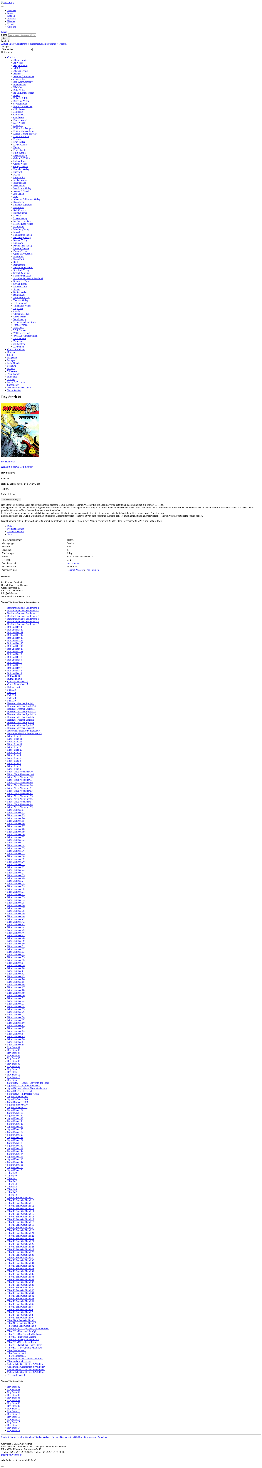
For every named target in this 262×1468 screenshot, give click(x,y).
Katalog (11, 16)
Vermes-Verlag (20, 325)
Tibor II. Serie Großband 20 (20, 1230)
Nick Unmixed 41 (16, 919)
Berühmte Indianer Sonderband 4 (23, 613)
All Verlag (18, 62)
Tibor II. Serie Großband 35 (20, 1274)
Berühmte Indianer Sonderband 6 (23, 618)
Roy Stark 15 (13, 1077)
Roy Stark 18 (13, 1430)
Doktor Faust (13, 687)
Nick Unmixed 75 (16, 1009)
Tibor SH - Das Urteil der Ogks (22, 1331)
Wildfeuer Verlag (21, 333)
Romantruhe (19, 264)
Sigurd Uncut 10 (15, 1115)
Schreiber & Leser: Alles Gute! (28, 278)
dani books (18, 117)
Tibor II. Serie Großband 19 (20, 1225)
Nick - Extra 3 (14, 752)
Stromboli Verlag (21, 297)
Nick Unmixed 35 (16, 902)
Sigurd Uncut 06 (15, 1113)
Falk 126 (11, 695)
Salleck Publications (23, 267)
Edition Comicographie (24, 131)
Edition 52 (18, 125)
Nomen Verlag (20, 240)
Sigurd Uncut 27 (15, 1134)
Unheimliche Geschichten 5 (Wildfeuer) (26, 1372)
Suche (4, 35)
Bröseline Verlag (21, 101)
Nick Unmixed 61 (16, 971)
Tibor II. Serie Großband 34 (20, 1271)
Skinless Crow (20, 286)
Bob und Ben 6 (14, 665)
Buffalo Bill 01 (14, 676)
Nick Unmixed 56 (16, 960)
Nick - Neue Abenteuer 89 (20, 782)
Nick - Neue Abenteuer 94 (20, 793)
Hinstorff (17, 172)
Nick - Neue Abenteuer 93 (20, 790)
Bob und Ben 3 (14, 657)
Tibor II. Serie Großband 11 (20, 1203)
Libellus (17, 215)
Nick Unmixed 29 (16, 886)
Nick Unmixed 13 (16, 842)
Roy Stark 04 (13, 1053)
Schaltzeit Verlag (21, 270)
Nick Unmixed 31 (16, 891)
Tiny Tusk (18, 308)
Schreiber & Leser (22, 275)
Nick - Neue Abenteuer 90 (20, 785)
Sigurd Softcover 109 (17, 1102)
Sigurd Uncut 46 (15, 1159)
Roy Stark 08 (13, 1063)
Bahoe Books (19, 84)
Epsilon (17, 139)
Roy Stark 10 (13, 1069)
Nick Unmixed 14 (16, 845)
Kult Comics (19, 210)
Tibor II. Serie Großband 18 (20, 1222)
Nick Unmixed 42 (16, 921)
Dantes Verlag (20, 120)
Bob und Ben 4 (14, 659)
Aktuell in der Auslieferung (14, 43)
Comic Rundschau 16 (17, 681)
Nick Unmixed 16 (16, 850)
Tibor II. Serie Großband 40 (20, 1290)
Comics (11, 57)
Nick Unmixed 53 (16, 952)
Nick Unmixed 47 (16, 935)
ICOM (16, 174)
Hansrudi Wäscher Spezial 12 (21, 711)
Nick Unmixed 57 (16, 962)
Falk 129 (11, 700)
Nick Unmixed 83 (16, 1031)
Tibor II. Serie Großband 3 (20, 1257)
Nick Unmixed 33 (16, 897)
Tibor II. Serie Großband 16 (20, 1216)
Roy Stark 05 (13, 1055)
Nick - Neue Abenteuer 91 (20, 788)
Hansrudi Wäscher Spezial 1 (20, 703)
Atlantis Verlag (20, 71)
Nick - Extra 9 (14, 769)
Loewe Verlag (20, 218)
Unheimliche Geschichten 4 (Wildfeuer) (26, 1369)
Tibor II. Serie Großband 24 (20, 1241)
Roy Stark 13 (13, 1417)
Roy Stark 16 (13, 1080)
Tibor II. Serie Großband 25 (20, 1244)
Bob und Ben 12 (15, 635)
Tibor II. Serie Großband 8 (20, 1315)
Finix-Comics (19, 153)
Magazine (12, 357)
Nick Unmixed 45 (16, 930)
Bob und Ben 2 (14, 654)
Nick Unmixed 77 (16, 1014)
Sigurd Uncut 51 (15, 1164)
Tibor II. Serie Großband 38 (20, 1282)
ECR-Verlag (19, 122)
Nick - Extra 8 (14, 766)
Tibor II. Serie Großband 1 (20, 1197)
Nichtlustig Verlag (22, 237)
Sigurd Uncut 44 (15, 1154)
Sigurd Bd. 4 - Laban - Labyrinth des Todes (28, 1083)
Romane (11, 352)
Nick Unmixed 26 (16, 878)
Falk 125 (11, 692)
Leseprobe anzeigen (11, 499)
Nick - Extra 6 (14, 760)
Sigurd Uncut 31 (15, 1137)
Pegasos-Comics (21, 248)
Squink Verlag (20, 292)
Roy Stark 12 (13, 1074)
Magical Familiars (21, 221)
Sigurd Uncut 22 (15, 1132)
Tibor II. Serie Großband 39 (20, 1285)
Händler (11, 21)
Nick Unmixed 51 (16, 946)
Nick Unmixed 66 (16, 984)
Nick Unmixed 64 (16, 979)
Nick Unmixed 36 (16, 905)
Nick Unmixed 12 (16, 840)
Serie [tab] (9, 534)
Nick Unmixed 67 (16, 987)
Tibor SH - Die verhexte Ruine (22, 1342)
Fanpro (16, 147)
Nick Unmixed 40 (16, 916)
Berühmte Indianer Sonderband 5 (23, 616)
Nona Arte (18, 243)
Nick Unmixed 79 (16, 1020)
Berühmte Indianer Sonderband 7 (23, 621)
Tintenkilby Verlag (22, 305)
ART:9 (16, 68)
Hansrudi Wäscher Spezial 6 (20, 722)
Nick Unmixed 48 (16, 938)
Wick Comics (19, 330)
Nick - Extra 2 (14, 747)
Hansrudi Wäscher (10, 466)
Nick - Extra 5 (14, 758)
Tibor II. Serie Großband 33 (20, 1268)
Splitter (16, 289)
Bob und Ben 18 (15, 651)
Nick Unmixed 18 (16, 856)
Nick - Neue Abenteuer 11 (19, 780)
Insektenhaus (19, 183)
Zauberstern (19, 344)
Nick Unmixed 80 (16, 1022)
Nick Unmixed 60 (16, 968)
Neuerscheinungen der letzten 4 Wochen (47, 43)
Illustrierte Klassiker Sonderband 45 (24, 733)
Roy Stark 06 (13, 1058)
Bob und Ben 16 (15, 646)
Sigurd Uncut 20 (15, 1129)
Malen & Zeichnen (16, 382)
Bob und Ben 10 (15, 629)
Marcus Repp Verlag (23, 223)
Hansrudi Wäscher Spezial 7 (20, 725)
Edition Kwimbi (21, 136)
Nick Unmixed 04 (16, 818)
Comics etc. (19, 114)
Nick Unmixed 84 (16, 1033)
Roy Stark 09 (13, 1066)
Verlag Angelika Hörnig (24, 322)
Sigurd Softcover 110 (17, 1104)
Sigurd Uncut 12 (15, 1118)
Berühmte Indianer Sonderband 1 (23, 608)
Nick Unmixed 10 (16, 834)
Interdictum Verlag (22, 188)
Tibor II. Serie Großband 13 (20, 1208)
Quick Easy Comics (22, 254)
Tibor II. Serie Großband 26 (20, 1246)
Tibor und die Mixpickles (19, 1361)
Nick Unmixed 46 (16, 932)
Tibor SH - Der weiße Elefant (21, 1336)
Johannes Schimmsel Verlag (26, 199)
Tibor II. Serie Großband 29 (20, 1255)
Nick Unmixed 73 (16, 1003)
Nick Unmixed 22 (16, 867)
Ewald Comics (20, 144)
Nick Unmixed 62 (16, 973)
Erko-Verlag (19, 142)
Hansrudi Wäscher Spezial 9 (20, 728)
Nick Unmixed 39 (16, 913)
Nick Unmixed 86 (16, 1039)
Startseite (11, 10)
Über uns (11, 26)
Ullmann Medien (21, 314)
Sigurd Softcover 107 (17, 1096)
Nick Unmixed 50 (16, 943)
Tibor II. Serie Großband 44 (20, 1301)
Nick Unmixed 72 (16, 1001)
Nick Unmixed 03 (16, 815)
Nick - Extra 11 (14, 739)
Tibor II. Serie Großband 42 (20, 1295)
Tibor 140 (12, 1175)
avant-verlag (19, 79)
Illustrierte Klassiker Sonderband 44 (24, 730)
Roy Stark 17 (13, 1427)
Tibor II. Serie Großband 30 (20, 1260)
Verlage (11, 24)
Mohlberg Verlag (21, 229)
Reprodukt (18, 256)
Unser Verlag (19, 316)
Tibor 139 (12, 1173)
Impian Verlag (20, 180)
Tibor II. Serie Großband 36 (20, 1276)
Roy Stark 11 (13, 1072)
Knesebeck (18, 202)
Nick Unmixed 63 (16, 976)
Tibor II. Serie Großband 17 (20, 1219)
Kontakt (82, 1437)
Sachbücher (12, 385)
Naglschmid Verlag (22, 234)
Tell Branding (20, 303)
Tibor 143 (12, 1184)
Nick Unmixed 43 (16, 924)
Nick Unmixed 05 (16, 820)
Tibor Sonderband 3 (16, 1356)
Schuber (11, 379)
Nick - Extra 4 (14, 755)
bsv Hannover (20, 103)
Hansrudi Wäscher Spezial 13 (21, 714)
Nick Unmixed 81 (16, 1025)
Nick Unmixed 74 (16, 1006)
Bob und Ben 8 (14, 670)
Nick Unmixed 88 (16, 1044)
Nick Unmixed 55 (16, 957)
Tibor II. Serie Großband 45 (20, 1304)
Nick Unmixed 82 (16, 1028)
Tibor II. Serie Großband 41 (20, 1293)
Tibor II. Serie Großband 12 (20, 1205)
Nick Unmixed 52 (16, 949)
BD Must (17, 87)
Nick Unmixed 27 (16, 881)
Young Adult (13, 374)
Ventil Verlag (19, 319)
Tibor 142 (12, 1181)
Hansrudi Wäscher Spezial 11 (21, 709)
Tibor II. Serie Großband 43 (20, 1298)
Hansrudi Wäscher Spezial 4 (20, 717)
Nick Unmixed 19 (16, 859)
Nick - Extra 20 (14, 749)
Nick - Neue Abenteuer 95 (20, 796)
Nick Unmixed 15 (16, 848)
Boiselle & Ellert (21, 98)
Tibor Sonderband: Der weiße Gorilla (25, 1358)
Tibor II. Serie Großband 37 (20, 1279)
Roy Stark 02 (13, 1047)
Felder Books (19, 150)
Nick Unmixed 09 (16, 831)
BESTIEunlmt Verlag (23, 92)
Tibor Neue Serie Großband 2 (21, 1323)
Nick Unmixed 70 (16, 995)
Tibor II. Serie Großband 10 (20, 1200)
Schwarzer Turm (21, 281)
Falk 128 (11, 698)
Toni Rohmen (26, 466)
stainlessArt (18, 294)
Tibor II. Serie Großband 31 (20, 1263)
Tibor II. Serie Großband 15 (20, 1214)
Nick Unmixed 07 (16, 826)
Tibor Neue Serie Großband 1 (21, 1320)
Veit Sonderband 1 (16, 1375)
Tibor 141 (12, 1178)
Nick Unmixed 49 (16, 941)
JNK (15, 196)
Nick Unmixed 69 (16, 992)
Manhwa (11, 365)
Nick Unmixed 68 (16, 990)
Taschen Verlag (20, 300)
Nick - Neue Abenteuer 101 (20, 777)
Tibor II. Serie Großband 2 (20, 1227)
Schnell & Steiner (21, 273)
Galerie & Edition (21, 158)
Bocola (16, 95)
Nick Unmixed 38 (16, 911)
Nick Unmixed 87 (16, 1042)
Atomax (17, 73)
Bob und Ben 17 (15, 648)
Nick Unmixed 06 (16, 823)
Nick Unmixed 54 (16, 954)
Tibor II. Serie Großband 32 (20, 1265)
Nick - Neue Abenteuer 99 (20, 807)
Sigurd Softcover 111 (17, 1107)
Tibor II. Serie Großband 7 (20, 1312)
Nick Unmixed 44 (16, 927)
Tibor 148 (12, 1194)
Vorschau (11, 18)
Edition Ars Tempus (22, 128)
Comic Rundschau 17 (17, 684)
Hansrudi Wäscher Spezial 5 (20, 719)
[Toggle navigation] (2, 6)
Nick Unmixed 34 (16, 900)
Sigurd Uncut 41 (15, 1148)
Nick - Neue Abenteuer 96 (20, 799)
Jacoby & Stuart (21, 191)
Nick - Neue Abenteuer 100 (20, 774)
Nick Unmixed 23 (16, 870)
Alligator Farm (20, 65)
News (10, 13)
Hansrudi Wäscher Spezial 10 (21, 706)
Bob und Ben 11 (15, 632)
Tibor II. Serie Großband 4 (20, 1287)
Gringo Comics (20, 166)
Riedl (15, 262)
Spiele (10, 355)
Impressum (92, 1437)
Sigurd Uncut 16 (15, 1126)
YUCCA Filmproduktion (25, 335)
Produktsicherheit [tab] (15, 529)
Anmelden (102, 1437)
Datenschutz (66, 1437)
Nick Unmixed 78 (16, 1017)
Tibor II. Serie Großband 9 (20, 1317)
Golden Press (19, 161)
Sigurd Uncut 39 (15, 1145)
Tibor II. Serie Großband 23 (20, 1238)
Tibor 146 (12, 1189)
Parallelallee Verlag (22, 245)
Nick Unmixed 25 (16, 875)
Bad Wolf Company (23, 82)
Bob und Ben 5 (14, 662)
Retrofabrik (18, 259)
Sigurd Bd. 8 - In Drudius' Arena (23, 1093)
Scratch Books (20, 284)
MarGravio (18, 226)
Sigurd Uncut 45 (15, 1156)
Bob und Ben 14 (15, 640)
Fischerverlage (20, 155)
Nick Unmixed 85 (16, 1036)
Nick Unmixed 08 (16, 829)
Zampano (17, 341)
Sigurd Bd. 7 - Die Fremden (20, 1091)
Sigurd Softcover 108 (17, 1099)
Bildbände (12, 376)
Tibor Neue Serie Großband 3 (21, 1326)
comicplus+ (18, 112)
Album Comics (20, 60)
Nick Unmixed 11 (15, 837)
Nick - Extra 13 (14, 741)
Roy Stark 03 (13, 1050)
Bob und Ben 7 (14, 668)
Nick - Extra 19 (14, 744)
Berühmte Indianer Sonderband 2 (23, 610)
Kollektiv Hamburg (22, 204)
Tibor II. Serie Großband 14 (20, 1211)
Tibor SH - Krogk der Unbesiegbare (24, 1345)
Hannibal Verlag (21, 169)
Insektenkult (19, 185)
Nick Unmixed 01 (16, 810)
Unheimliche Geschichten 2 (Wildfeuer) (26, 1364)
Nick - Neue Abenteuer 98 (20, 804)
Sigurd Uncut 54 (15, 1170)
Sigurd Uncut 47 (15, 1162)
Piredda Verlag (20, 251)
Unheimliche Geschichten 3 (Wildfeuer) (26, 1366)
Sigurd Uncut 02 (15, 1110)
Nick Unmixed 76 (16, 1012)
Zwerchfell (18, 346)
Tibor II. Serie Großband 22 (20, 1235)
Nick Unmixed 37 (16, 908)
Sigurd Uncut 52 (15, 1167)
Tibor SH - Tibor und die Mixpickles (24, 1347)
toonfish (17, 311)
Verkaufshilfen (14, 390)
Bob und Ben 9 (14, 673)
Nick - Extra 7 (14, 763)
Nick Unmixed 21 (16, 864)
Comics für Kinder (16, 349)
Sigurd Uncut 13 (15, 1121)
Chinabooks (19, 109)
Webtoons (12, 371)
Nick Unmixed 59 (16, 965)
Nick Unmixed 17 (16, 853)
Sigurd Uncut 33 (15, 1143)
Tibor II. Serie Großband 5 (20, 1306)
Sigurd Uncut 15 (15, 1123)
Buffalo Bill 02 (14, 679)
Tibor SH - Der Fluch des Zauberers (24, 1334)
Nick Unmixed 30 (16, 889)
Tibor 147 (12, 1192)
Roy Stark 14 (13, 1419)
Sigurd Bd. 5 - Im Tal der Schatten (23, 1085)
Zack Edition (19, 338)
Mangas (11, 360)
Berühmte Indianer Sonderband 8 (23, 624)
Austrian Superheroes (23, 76)
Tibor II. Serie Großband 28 (20, 1252)
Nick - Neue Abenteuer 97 (20, 801)
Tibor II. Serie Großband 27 (20, 1249)
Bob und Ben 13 (15, 638)
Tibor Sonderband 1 (16, 1350)
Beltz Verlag (19, 90)
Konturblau (18, 207)
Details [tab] (10, 526)
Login (4, 32)
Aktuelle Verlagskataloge (19, 387)
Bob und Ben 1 (14, 627)
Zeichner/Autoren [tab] (15, 531)
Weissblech (18, 327)
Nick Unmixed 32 (16, 894)
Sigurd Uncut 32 (15, 1140)
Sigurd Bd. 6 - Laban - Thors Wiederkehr (27, 1088)
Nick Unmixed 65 (16, 982)
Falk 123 (11, 689)
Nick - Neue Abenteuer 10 (20, 771)
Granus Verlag (20, 163)
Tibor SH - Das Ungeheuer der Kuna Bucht (28, 1328)
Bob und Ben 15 (15, 643)
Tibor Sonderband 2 (16, 1353)
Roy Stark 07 (13, 1061)
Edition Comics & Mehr (24, 133)
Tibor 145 (12, 1186)
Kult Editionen (20, 213)
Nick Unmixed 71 (16, 998)
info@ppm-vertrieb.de (11, 1454)
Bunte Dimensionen (22, 106)
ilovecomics (19, 177)
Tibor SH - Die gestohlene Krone (23, 1339)
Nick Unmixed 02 (16, 812)
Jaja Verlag (18, 193)
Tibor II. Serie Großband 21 (20, 1233)
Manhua (11, 368)
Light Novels (13, 363)
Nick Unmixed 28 (16, 883)
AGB (75, 1437)
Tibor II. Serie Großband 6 (20, 1309)
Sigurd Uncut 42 (15, 1151)
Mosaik (16, 232)
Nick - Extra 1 (14, 736)
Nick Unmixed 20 (16, 861)
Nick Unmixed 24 (16, 872)
